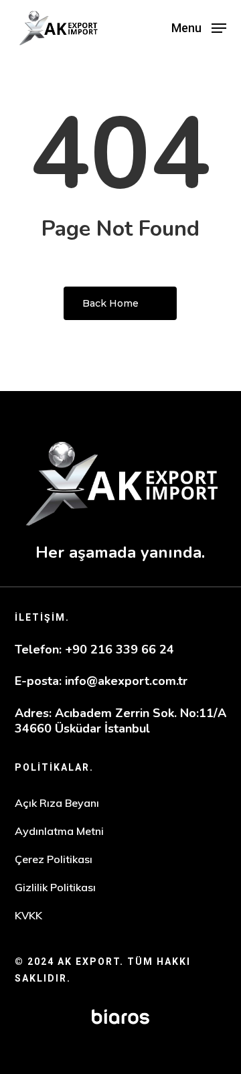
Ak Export (89, 961)
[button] (198, 27)
